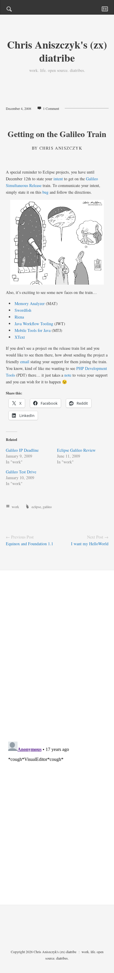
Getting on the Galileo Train (57, 134)
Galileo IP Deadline (22, 450)
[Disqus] (57, 661)
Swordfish (23, 310)
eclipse (36, 506)
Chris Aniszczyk (60, 148)
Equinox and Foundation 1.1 (29, 543)
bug (45, 192)
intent (58, 178)
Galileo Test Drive (21, 472)
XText (20, 337)
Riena (19, 317)
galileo (47, 506)
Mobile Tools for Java (33, 330)
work (15, 506)
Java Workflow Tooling (34, 323)
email (24, 361)
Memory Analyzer (30, 303)
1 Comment (51, 108)
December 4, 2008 (18, 108)
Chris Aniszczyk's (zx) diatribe (57, 51)
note (67, 375)
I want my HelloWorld (89, 543)
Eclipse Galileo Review (76, 450)
